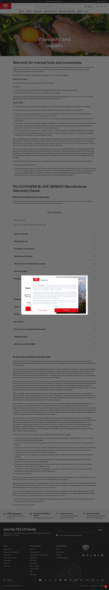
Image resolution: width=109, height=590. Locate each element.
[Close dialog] (85, 277)
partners (42, 285)
